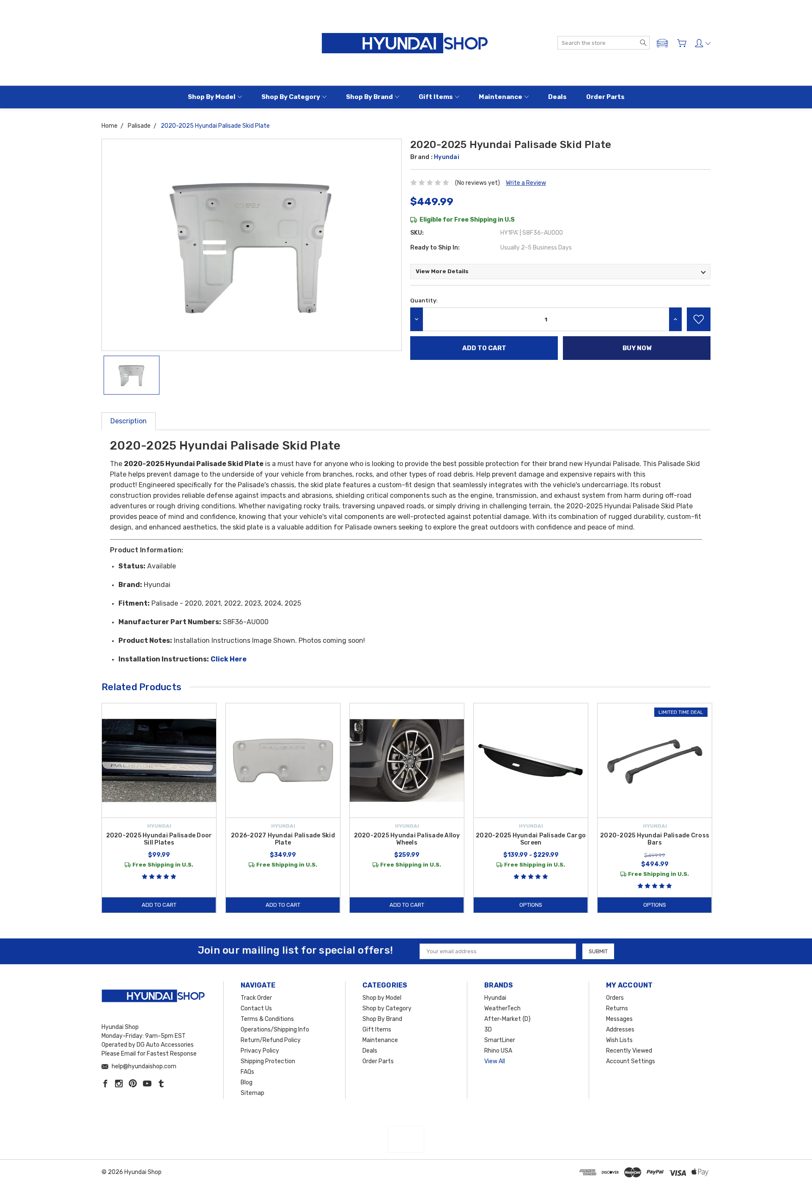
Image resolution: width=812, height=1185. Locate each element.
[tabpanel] (159, 808)
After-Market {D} (507, 1019)
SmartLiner (499, 1040)
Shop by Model (212, 97)
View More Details (442, 271)
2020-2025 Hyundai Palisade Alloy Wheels (407, 839)
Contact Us (256, 1008)
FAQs (247, 1071)
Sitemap (252, 1093)
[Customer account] (702, 43)
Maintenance (500, 97)
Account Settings (630, 1061)
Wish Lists (619, 1040)
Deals (557, 97)
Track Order (256, 997)
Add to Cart (159, 905)
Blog (246, 1082)
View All (494, 1061)
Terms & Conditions (267, 1019)
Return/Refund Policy (271, 1040)
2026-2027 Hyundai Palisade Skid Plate (283, 839)
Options (530, 905)
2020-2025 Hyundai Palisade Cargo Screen (531, 839)
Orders (615, 997)
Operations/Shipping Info (275, 1029)
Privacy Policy (260, 1050)
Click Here (229, 659)
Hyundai (495, 997)
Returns (617, 1008)
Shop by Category (290, 97)
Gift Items (436, 97)
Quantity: (424, 300)
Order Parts (605, 97)
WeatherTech (502, 1008)
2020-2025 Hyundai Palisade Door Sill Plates (159, 839)
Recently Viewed (629, 1050)
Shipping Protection (268, 1061)
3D (488, 1029)
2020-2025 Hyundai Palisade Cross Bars (654, 839)
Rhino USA (498, 1050)
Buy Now (637, 348)
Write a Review (526, 183)
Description (128, 421)
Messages (619, 1019)
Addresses (620, 1029)
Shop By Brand (369, 97)
